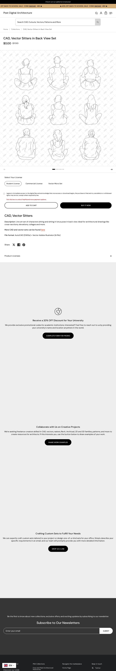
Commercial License (34, 183)
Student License (13, 183)
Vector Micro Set (55, 183)
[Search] (97, 22)
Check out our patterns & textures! (58, 2)
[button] (53, 169)
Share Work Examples (58, 442)
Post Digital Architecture (17, 13)
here (43, 229)
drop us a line (58, 549)
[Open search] (96, 13)
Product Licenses (12, 256)
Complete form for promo (58, 336)
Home (5, 29)
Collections (15, 29)
